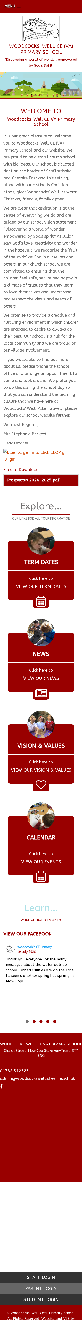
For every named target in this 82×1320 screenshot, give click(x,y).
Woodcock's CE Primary (34, 947)
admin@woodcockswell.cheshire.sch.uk (37, 1078)
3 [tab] (41, 1021)
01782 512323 (14, 1070)
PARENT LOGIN (41, 1288)
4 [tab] (48, 1021)
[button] (12, 6)
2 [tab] (34, 1021)
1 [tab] (27, 1021)
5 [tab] (54, 1021)
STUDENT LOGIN (41, 1299)
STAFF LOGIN (41, 1277)
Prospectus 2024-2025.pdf (33, 480)
